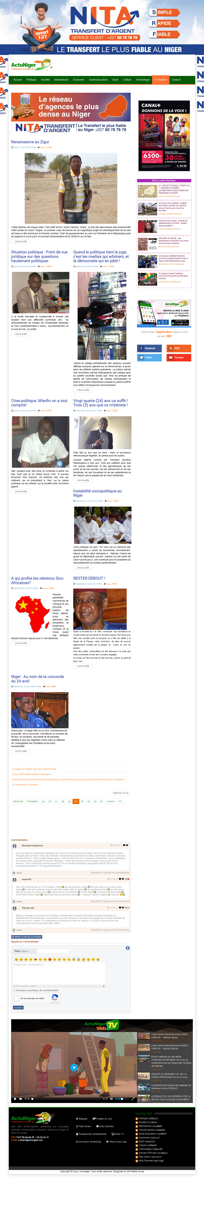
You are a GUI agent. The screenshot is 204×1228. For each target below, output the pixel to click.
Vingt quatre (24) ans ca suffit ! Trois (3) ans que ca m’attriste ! (100, 403)
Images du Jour (104, 1118)
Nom (22, 951)
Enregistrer (18, 1008)
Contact (176, 79)
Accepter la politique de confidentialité (37, 990)
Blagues (82, 1118)
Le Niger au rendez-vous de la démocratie (34, 769)
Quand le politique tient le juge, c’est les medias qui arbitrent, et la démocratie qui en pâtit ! (101, 256)
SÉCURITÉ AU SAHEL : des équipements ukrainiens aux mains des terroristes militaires (174, 240)
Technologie (143, 79)
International (61, 79)
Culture (127, 79)
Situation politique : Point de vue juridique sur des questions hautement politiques (39, 256)
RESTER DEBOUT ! (89, 578)
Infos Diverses (106, 1126)
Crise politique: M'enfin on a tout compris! (39, 403)
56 (49, 801)
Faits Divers (144, 1156)
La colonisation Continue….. (25, 784)
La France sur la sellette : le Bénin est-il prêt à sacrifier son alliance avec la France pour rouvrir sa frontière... (173, 207)
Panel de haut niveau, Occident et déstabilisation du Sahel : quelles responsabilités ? (173, 223)
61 (82, 801)
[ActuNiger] (33, 64)
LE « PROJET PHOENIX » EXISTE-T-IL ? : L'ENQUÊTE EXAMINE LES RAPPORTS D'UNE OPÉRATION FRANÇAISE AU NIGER (174, 189)
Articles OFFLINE (147, 1153)
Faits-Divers (84, 1126)
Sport (115, 79)
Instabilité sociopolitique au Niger (97, 493)
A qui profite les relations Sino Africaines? (37, 580)
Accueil (18, 79)
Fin (120, 801)
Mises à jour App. (118, 1141)
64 (101, 801)
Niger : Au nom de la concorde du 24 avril (37, 679)
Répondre (96, 872)
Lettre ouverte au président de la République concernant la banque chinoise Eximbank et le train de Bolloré (68, 779)
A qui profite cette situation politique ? (32, 774)
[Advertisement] (71, 829)
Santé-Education (98, 79)
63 (95, 801)
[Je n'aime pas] (127, 845)
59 (69, 801)
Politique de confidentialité (92, 1134)
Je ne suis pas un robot (32, 998)
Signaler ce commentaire (116, 872)
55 (43, 801)
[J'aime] (124, 845)
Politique (31, 79)
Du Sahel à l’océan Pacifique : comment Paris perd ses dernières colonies (173, 276)
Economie (78, 79)
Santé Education (147, 1133)
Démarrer (18, 801)
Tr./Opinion (160, 79)
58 (63, 801)
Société (45, 79)
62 (88, 801)
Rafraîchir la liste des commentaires (28, 937)
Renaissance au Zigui (30, 141)
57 (56, 801)
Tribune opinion (146, 1130)
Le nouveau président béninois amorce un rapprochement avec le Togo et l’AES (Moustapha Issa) (173, 258)
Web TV (119, 1134)
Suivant (111, 801)
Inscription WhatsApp (89, 1141)
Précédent (32, 801)
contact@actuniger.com (30, 1140)
